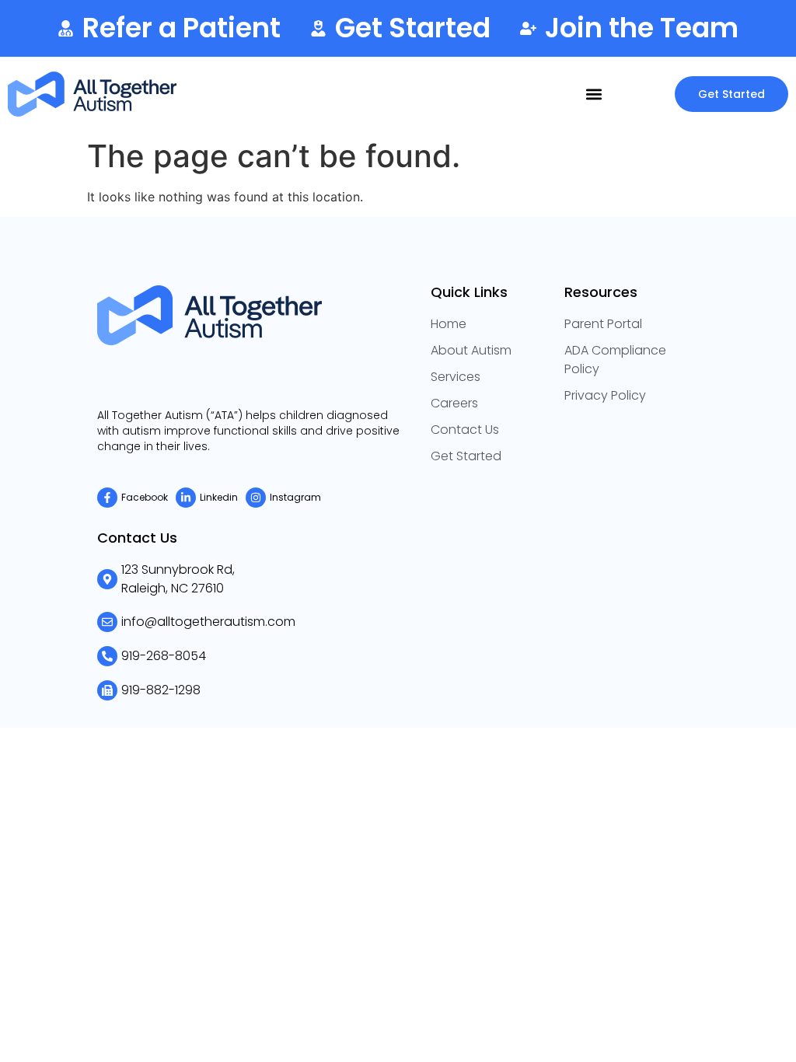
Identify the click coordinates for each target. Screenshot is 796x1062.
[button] (593, 94)
